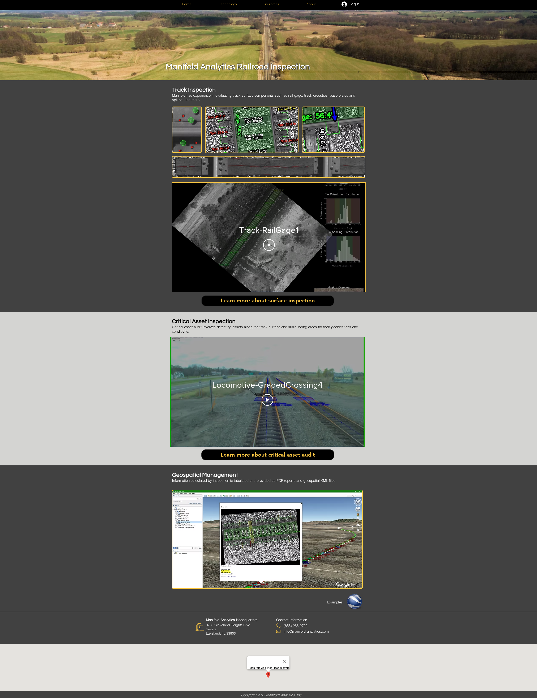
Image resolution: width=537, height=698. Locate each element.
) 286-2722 (299, 625)
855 (288, 625)
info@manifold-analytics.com (306, 631)
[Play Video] (269, 245)
